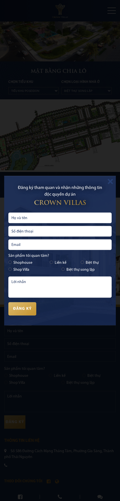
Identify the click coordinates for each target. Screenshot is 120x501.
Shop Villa (21, 269)
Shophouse (22, 262)
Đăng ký (22, 309)
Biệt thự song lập (80, 269)
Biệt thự (92, 262)
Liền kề (60, 262)
